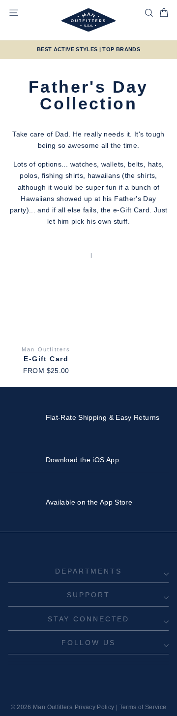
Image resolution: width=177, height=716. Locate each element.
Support (88, 595)
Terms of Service (143, 707)
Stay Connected (88, 619)
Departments (88, 571)
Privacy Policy (95, 707)
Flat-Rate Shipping (76, 417)
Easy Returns (137, 417)
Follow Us (88, 643)
